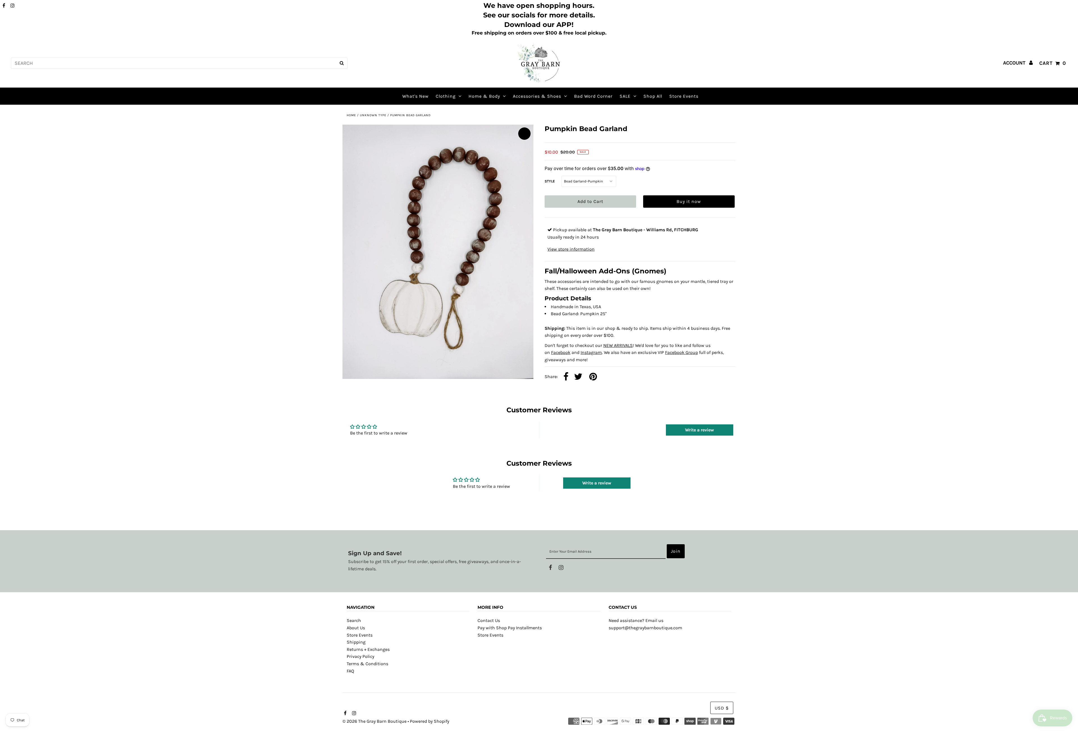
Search (354, 620)
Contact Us (489, 620)
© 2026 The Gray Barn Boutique (374, 721)
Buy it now (689, 201)
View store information (571, 249)
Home (351, 115)
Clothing (446, 96)
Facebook (560, 352)
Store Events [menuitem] (683, 96)
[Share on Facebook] (565, 377)
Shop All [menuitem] (652, 96)
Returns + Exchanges (368, 649)
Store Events (360, 635)
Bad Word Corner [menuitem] (593, 96)
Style (550, 181)
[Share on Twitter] (578, 377)
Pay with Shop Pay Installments (510, 627)
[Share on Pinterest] (593, 377)
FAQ (350, 671)
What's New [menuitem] (415, 96)
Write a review (699, 430)
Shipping (356, 642)
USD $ (722, 708)
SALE (625, 96)
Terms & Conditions (367, 663)
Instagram (591, 352)
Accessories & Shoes (537, 96)
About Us (356, 627)
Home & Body (484, 96)
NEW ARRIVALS (618, 345)
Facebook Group (681, 352)
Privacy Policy (360, 656)
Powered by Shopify (429, 721)
